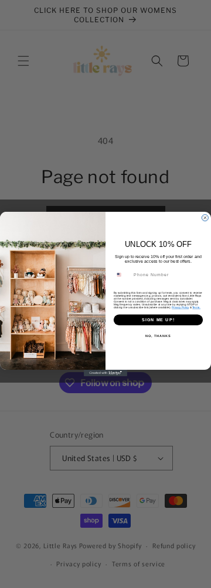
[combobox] (122, 275)
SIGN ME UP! (158, 319)
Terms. (196, 307)
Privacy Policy (180, 307)
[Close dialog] (205, 218)
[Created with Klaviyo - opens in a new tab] (105, 373)
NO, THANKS (158, 336)
